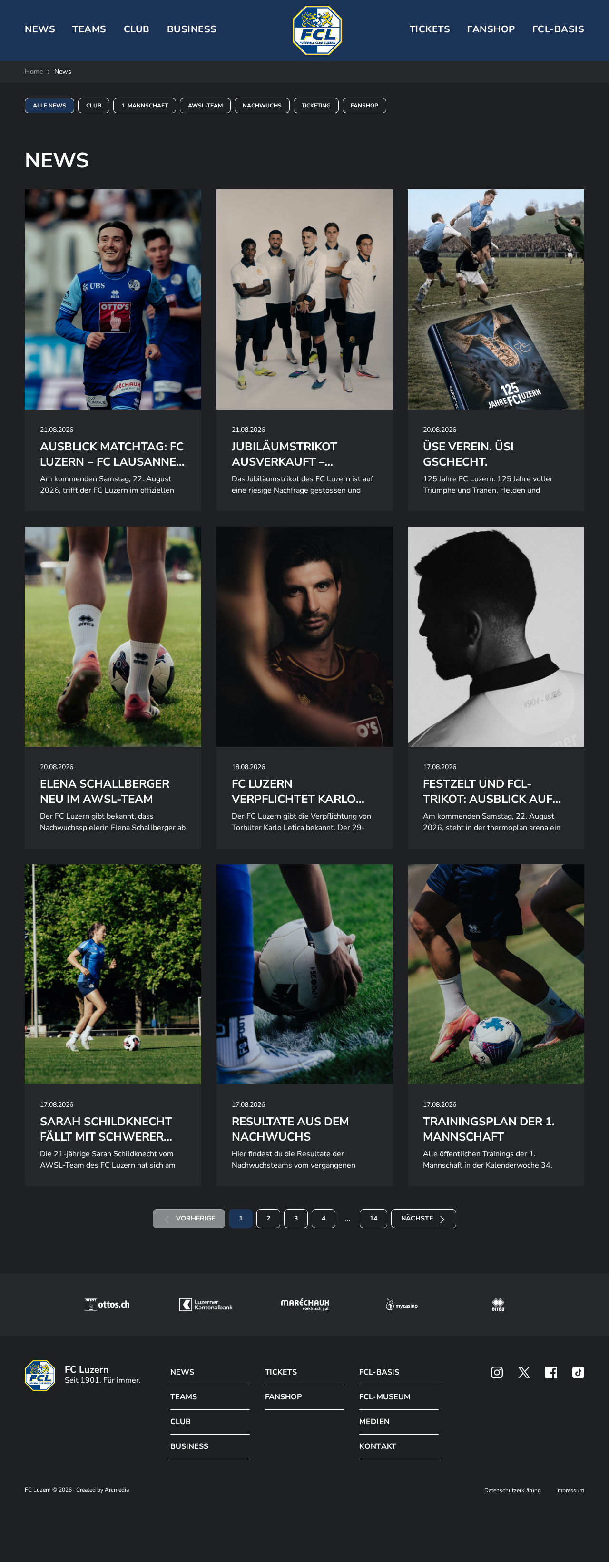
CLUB (137, 29)
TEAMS (89, 29)
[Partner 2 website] (205, 1304)
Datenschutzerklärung (512, 1490)
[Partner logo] (497, 1372)
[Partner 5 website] (498, 1304)
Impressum (570, 1490)
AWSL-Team (205, 105)
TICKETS (430, 29)
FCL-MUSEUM (384, 1397)
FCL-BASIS (379, 1372)
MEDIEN (374, 1421)
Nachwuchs (262, 105)
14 (373, 1218)
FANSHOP (283, 1397)
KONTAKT (377, 1446)
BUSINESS (192, 29)
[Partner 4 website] (402, 1304)
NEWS (40, 29)
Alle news (49, 105)
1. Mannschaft (144, 105)
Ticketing (316, 105)
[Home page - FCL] (317, 30)
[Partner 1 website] (107, 1304)
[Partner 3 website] (305, 1304)
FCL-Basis (558, 29)
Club (93, 105)
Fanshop (491, 29)
